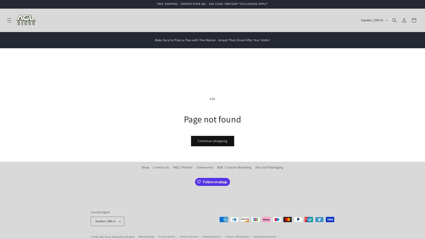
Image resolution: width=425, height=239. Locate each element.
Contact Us (161, 167)
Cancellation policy (264, 236)
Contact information (237, 236)
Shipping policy (212, 236)
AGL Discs (105, 236)
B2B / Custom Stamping (234, 167)
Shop (145, 167)
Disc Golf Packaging (269, 167)
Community (205, 167)
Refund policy (147, 236)
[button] (9, 20)
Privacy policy (167, 236)
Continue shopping (213, 141)
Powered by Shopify (123, 236)
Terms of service (189, 236)
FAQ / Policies (182, 167)
